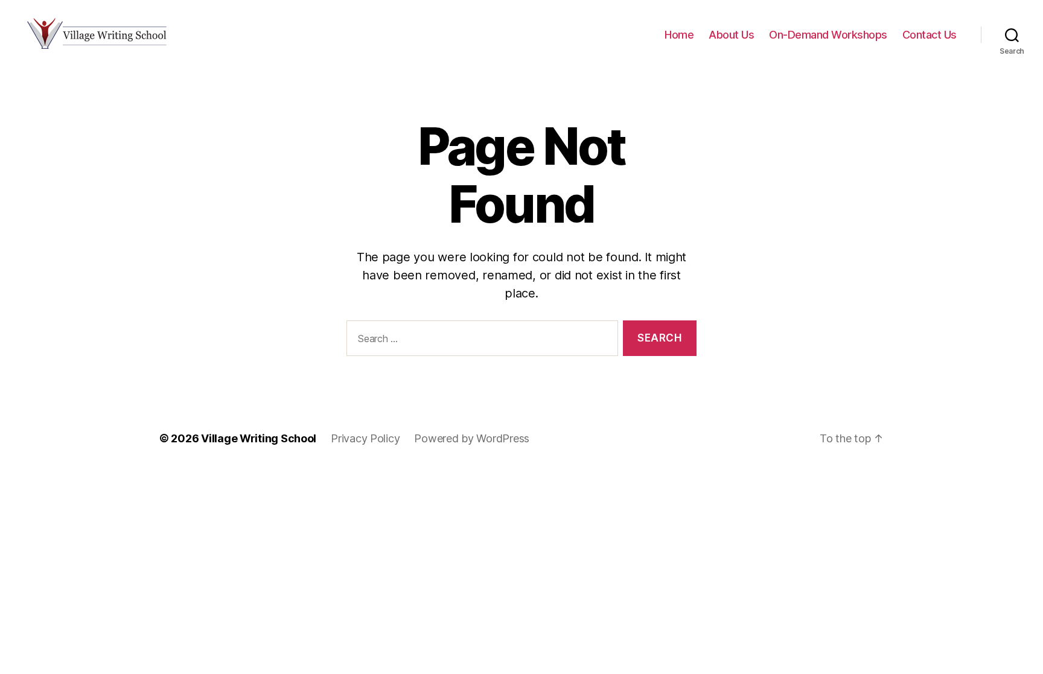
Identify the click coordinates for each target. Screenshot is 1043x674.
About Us (731, 34)
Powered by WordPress (471, 438)
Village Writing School (258, 438)
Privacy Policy (365, 438)
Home (679, 34)
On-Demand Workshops (828, 34)
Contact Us (929, 34)
